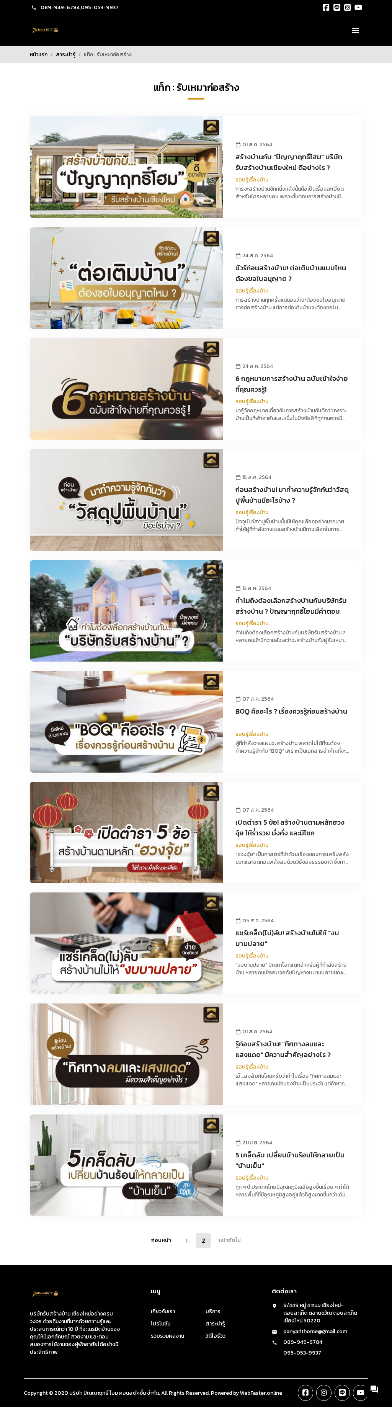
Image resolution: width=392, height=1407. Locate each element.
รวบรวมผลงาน (167, 1336)
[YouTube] (358, 7)
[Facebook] (326, 7)
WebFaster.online (261, 1393)
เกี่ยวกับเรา (163, 1311)
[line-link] (342, 1393)
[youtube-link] (360, 1393)
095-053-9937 (100, 7)
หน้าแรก (38, 55)
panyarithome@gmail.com (315, 1331)
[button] (374, 1389)
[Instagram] (347, 7)
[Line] (337, 7)
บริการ (213, 1311)
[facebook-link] (305, 1393)
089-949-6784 (60, 7)
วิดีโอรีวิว (215, 1336)
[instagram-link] (324, 1393)
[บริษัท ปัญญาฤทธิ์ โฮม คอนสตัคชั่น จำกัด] (45, 30)
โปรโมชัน (160, 1324)
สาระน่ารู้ (65, 55)
